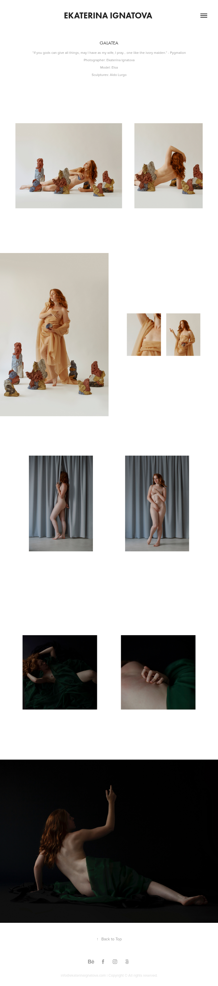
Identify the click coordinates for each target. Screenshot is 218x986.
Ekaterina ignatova (109, 15)
